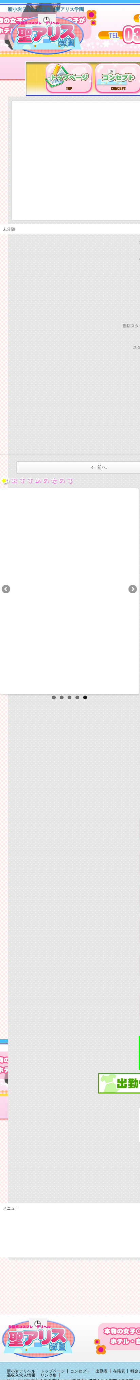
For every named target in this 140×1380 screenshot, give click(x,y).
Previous (6, 590)
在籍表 (119, 1371)
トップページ (52, 1371)
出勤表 (101, 1371)
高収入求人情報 (21, 1375)
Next (132, 590)
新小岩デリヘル (21, 1371)
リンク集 (48, 1375)
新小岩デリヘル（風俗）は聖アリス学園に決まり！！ (56, 37)
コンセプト (80, 1371)
